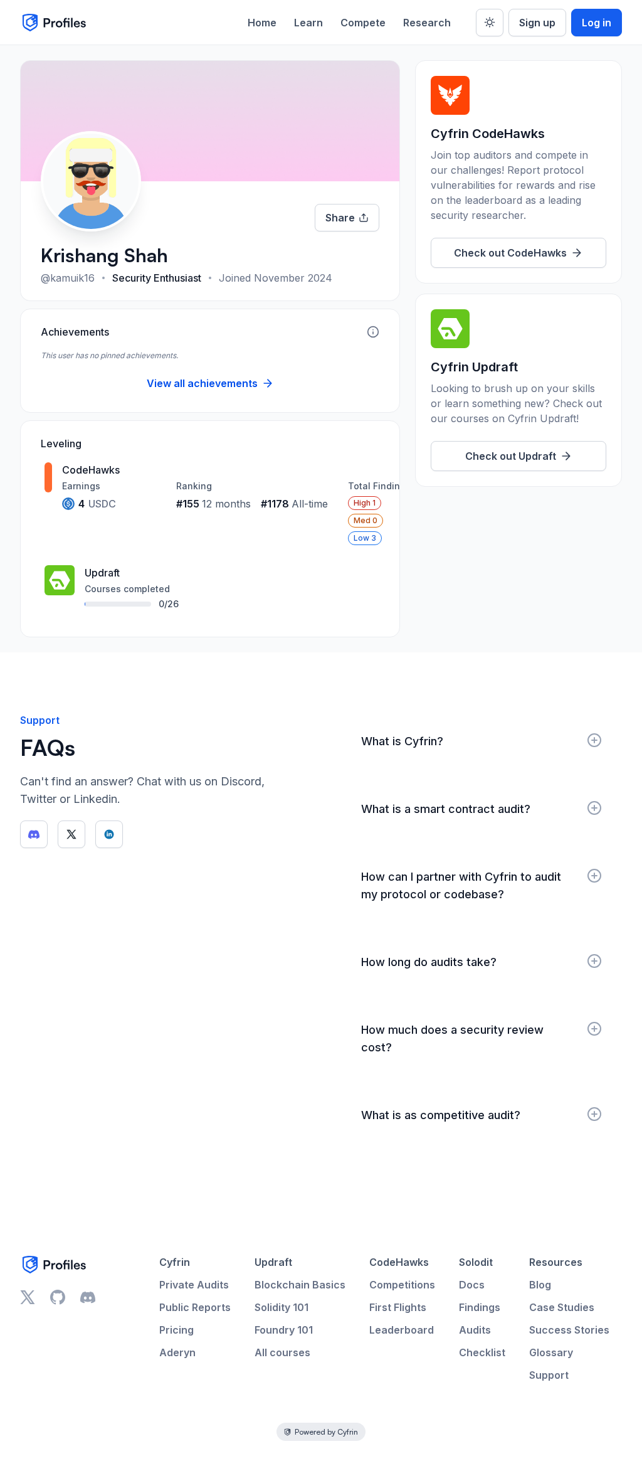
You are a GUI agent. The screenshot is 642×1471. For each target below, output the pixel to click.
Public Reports (195, 1307)
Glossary (551, 1352)
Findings (479, 1307)
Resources (555, 1262)
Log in (596, 22)
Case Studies (561, 1307)
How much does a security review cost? (452, 1038)
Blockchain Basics (300, 1284)
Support (549, 1375)
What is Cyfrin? (402, 741)
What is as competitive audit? (440, 1115)
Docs (472, 1284)
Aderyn (177, 1352)
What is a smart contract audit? (445, 808)
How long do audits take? (429, 962)
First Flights (397, 1307)
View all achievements (202, 383)
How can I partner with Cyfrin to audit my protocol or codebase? (461, 885)
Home (262, 22)
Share (340, 217)
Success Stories (569, 1330)
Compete (363, 22)
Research (427, 22)
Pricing (176, 1330)
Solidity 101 (281, 1307)
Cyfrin (174, 1262)
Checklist (482, 1352)
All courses (282, 1352)
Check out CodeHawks (510, 253)
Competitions (402, 1284)
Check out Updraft (510, 456)
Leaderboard (401, 1330)
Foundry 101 (284, 1330)
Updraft (273, 1262)
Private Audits (194, 1284)
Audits (475, 1330)
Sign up (537, 22)
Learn (308, 22)
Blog (540, 1284)
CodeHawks (399, 1262)
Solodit (476, 1262)
